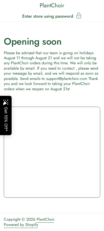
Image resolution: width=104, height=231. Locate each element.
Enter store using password (47, 15)
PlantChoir (52, 5)
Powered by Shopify (21, 224)
